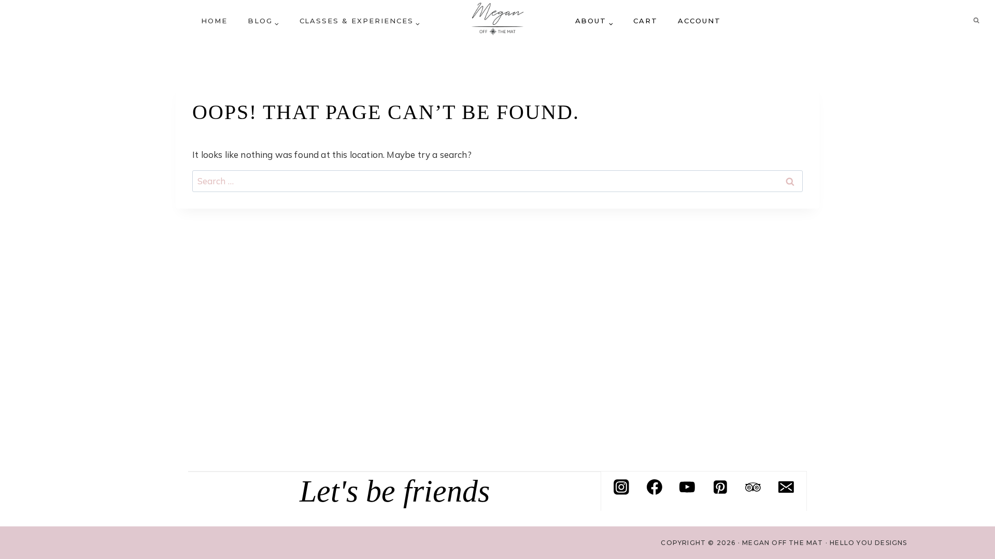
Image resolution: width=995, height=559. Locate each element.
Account (699, 21)
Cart (645, 21)
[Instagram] (621, 487)
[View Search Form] (976, 20)
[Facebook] (654, 487)
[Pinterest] (720, 487)
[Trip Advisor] (753, 487)
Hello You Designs (868, 543)
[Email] (786, 487)
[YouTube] (687, 487)
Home (214, 21)
